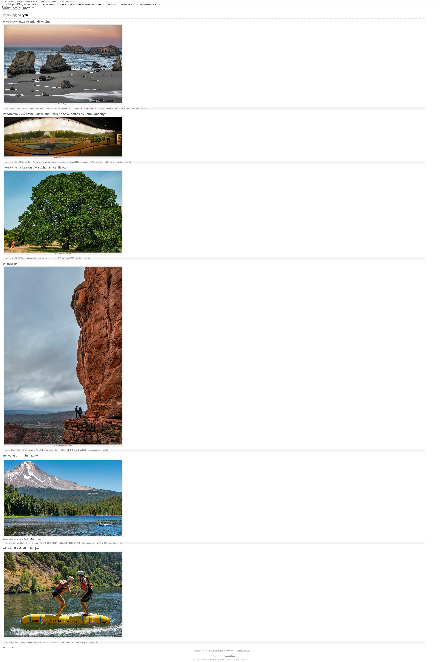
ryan (132, 108)
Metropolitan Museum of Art (51, 162)
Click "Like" (196, 659)
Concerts (5, 9)
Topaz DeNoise (230, 656)
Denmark (52, 4)
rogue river (79, 643)
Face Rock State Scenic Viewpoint (26, 21)
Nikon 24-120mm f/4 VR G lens (53, 258)
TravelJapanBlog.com (15, 4)
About (11, 1)
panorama (83, 162)
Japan (33, 4)
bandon (43, 108)
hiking (42, 450)
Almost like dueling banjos (21, 548)
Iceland (113, 4)
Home (4, 1)
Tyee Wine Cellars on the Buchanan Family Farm (36, 167)
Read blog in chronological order (41, 1)
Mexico (95, 4)
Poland (85, 4)
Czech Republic (145, 4)
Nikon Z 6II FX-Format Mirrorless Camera (104, 108)
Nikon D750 (69, 258)
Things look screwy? (68, 1)
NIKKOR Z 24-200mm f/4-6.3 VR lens (74, 108)
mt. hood (95, 543)
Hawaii (126, 4)
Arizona (32, 450)
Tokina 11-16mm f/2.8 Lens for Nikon (105, 162)
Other (30, 162)
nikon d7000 (74, 162)
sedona (94, 450)
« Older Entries (9, 647)
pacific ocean (125, 108)
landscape (56, 108)
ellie (38, 162)
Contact (20, 1)
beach (49, 108)
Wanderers (10, 263)
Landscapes (15, 9)
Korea (75, 4)
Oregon (32, 108)
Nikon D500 (82, 450)
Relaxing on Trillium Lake (20, 455)
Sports (24, 9)
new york (65, 162)
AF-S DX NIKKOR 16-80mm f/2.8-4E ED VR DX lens (63, 543)
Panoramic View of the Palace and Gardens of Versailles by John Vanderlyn (54, 114)
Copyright (197, 651)
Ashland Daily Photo (243, 651)
